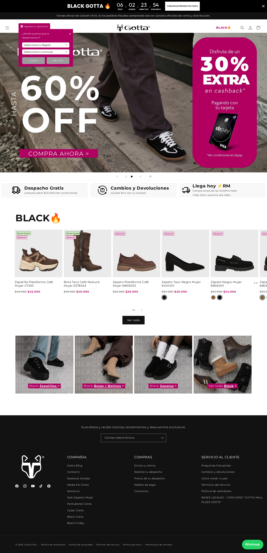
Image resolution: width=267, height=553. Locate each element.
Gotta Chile (30, 544)
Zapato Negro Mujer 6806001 (226, 284)
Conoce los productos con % (182, 6)
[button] (7, 28)
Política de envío (132, 544)
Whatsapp (252, 544)
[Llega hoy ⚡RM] (186, 190)
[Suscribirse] (162, 438)
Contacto (73, 472)
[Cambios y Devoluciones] (103, 190)
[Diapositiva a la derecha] (141, 310)
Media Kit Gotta (78, 484)
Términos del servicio (216, 484)
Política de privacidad (80, 544)
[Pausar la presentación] (150, 177)
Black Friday (75, 523)
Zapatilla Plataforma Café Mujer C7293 (34, 284)
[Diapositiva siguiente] (141, 177)
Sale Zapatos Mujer (80, 497)
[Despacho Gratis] (17, 190)
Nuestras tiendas (78, 478)
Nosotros (73, 491)
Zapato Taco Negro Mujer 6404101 (181, 284)
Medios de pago (145, 484)
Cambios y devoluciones (218, 472)
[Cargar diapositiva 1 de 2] (126, 176)
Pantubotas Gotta (79, 503)
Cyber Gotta (75, 510)
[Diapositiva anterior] (117, 177)
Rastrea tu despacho (148, 472)
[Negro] (164, 297)
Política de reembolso (216, 491)
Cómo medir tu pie (214, 478)
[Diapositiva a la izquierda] (126, 310)
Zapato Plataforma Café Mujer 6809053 (131, 284)
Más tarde (58, 60)
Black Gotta (75, 516)
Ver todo (133, 320)
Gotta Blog (74, 465)
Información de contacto (158, 544)
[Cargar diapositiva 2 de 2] (131, 176)
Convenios (141, 491)
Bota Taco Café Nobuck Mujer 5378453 (82, 284)
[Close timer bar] (263, 6)
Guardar (33, 60)
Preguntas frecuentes (216, 465)
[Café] (213, 297)
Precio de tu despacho (149, 478)
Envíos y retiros (145, 465)
